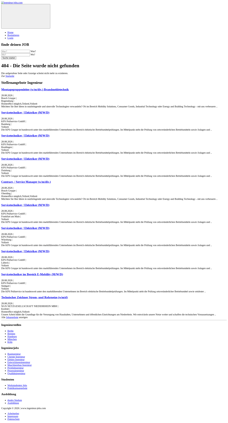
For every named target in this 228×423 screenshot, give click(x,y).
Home (10, 32)
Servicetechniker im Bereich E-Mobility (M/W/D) (32, 274)
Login (10, 38)
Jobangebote (12, 317)
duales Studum (14, 400)
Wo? (33, 54)
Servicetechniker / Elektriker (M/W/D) (25, 112)
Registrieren (13, 35)
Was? (33, 51)
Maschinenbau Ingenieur (19, 365)
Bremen (11, 333)
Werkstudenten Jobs (17, 385)
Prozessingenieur (15, 370)
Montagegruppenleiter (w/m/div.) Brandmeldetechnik (35, 89)
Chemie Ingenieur (16, 356)
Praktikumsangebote (17, 388)
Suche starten (8, 58)
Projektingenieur (15, 368)
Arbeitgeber (13, 413)
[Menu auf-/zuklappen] (25, 16)
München (12, 339)
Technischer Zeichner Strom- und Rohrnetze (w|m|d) (34, 297)
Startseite (9, 76)
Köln (9, 342)
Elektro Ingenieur (16, 359)
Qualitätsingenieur (16, 373)
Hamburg (12, 336)
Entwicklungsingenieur (18, 362)
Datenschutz (13, 419)
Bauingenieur (14, 354)
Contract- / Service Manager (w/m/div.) (26, 181)
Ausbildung (13, 403)
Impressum (12, 416)
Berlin (10, 331)
